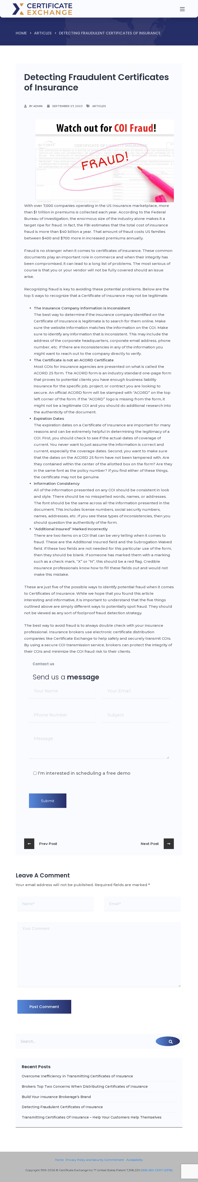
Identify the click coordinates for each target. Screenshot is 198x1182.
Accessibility (134, 1160)
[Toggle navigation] (173, 9)
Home (21, 33)
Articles (43, 33)
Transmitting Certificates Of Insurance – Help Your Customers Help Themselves (92, 1117)
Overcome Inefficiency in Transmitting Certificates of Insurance (77, 1076)
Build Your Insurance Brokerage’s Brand (56, 1097)
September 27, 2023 (67, 106)
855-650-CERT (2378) (157, 1170)
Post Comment (44, 1006)
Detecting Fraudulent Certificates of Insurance (62, 1107)
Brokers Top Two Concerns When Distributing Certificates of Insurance (85, 1086)
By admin (35, 106)
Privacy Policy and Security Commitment (95, 1160)
